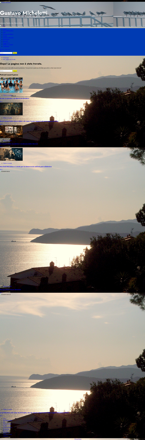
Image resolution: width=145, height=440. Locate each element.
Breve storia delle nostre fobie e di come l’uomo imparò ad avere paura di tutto (29, 121)
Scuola (5, 36)
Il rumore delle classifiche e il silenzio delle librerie (19, 144)
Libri (4, 32)
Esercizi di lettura (8, 34)
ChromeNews (77, 439)
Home (4, 29)
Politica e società (8, 45)
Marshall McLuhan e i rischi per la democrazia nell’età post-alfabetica (26, 166)
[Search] (0, 51)
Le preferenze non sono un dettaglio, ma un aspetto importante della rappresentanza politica (34, 413)
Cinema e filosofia (8, 38)
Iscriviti (3, 55)
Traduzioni (6, 46)
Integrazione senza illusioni (10, 289)
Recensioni (6, 39)
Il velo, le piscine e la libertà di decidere (14, 98)
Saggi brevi (6, 43)
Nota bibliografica (8, 31)
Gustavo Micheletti (23, 13)
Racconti (5, 41)
